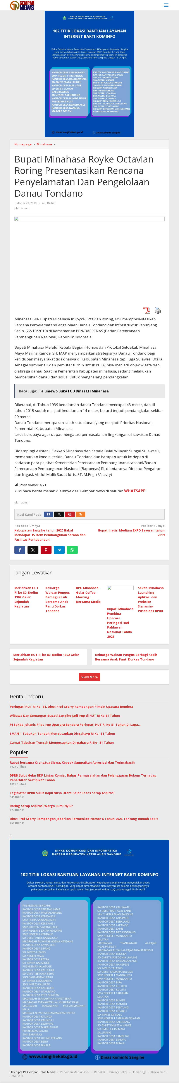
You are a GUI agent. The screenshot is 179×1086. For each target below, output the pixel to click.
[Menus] (166, 5)
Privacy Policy (118, 1072)
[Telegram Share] (59, 550)
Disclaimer (158, 1072)
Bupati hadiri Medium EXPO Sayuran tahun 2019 (131, 530)
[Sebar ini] (19, 550)
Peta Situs (16, 1076)
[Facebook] (48, 514)
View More (89, 677)
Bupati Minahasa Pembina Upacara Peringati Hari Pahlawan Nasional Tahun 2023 (120, 623)
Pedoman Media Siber (75, 1072)
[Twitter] (59, 514)
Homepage (139, 1072)
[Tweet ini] (33, 550)
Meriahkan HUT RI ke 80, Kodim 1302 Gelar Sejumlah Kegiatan (26, 597)
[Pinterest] (70, 514)
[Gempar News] (22, 5)
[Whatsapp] (72, 550)
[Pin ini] (46, 550)
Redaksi (99, 1072)
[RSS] (80, 514)
